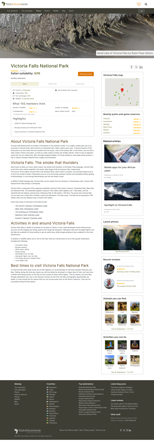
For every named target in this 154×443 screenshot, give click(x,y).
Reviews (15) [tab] (52, 84)
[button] (122, 90)
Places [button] (38, 11)
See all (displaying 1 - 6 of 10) (122, 329)
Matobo (106, 130)
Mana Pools (107, 127)
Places (16, 392)
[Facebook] (121, 430)
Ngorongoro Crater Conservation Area (93, 407)
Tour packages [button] (26, 11)
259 (28, 96)
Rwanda (52, 411)
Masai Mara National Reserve (89, 401)
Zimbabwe (26, 90)
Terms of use (100, 430)
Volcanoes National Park (88, 414)
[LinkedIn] (129, 430)
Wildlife (56, 11)
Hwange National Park (87, 396)
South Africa (53, 413)
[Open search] (146, 4)
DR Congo (53, 392)
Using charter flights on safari (121, 390)
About (71, 11)
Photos (47, 11)
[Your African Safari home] (34, 431)
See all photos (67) (122, 251)
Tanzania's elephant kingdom (121, 387)
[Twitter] (123, 430)
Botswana (52, 387)
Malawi (51, 404)
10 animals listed (28, 99)
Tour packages (19, 390)
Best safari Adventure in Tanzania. (123, 408)
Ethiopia (52, 394)
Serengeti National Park (87, 410)
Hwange (106, 124)
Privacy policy (89, 430)
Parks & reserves (20, 394)
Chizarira (106, 118)
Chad (51, 390)
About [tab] (25, 84)
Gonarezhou (107, 121)
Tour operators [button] (12, 11)
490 (26, 93)
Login (141, 11)
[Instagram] (126, 430)
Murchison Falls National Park (89, 405)
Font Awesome (130, 420)
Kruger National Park (86, 398)
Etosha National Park (86, 392)
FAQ (81, 430)
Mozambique (54, 406)
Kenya (51, 399)
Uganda (52, 418)
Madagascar (54, 401)
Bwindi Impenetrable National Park (91, 389)
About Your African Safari (69, 430)
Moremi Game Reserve (87, 403)
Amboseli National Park (87, 387)
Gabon (51, 397)
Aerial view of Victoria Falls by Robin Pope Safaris (125, 53)
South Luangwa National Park (90, 412)
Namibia (52, 409)
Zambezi (106, 133)
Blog (63, 11)
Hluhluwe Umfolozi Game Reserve (91, 394)
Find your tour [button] (86, 74)
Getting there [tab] (80, 84)
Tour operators (19, 387)
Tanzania (52, 416)
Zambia (52, 420)
